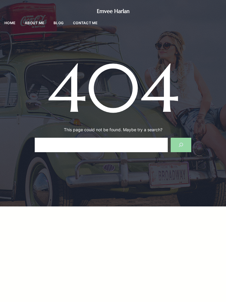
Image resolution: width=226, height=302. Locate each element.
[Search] (181, 145)
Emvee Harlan (113, 11)
